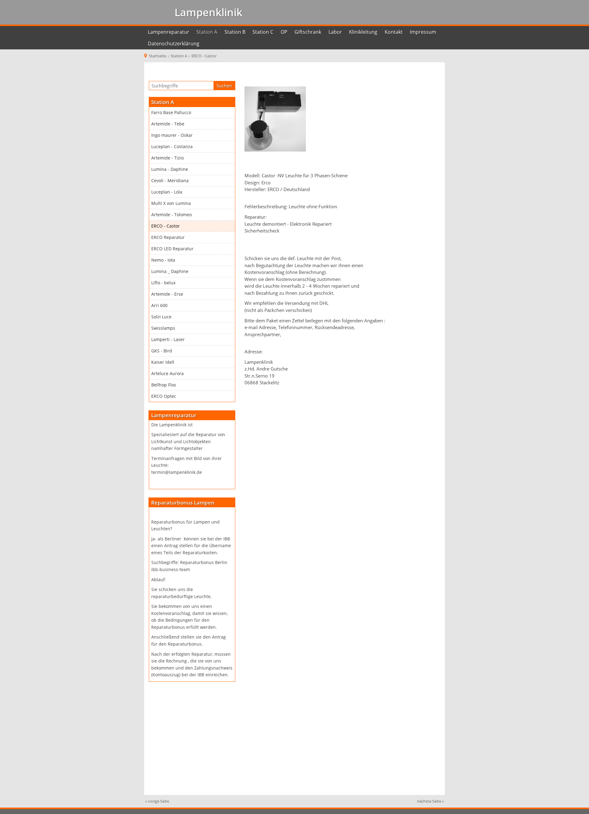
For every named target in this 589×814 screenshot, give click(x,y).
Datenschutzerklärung (173, 43)
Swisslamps (163, 328)
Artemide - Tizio (167, 158)
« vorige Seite (157, 801)
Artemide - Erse (167, 294)
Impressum (423, 32)
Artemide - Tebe (167, 124)
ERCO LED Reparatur (172, 248)
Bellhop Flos (163, 385)
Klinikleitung (363, 32)
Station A (206, 32)
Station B (235, 32)
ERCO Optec (163, 396)
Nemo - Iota (163, 260)
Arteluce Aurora (167, 373)
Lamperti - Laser (168, 339)
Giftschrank (307, 32)
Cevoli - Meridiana (170, 180)
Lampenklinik (207, 12)
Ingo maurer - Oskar (172, 135)
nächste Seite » (430, 801)
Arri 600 (159, 305)
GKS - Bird (161, 351)
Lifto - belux (163, 283)
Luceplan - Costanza (172, 146)
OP (284, 32)
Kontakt (394, 32)
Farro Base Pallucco (171, 112)
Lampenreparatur (168, 32)
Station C (262, 32)
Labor (335, 32)
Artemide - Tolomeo (171, 214)
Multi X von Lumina (171, 203)
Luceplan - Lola (166, 192)
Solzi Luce (161, 317)
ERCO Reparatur (168, 237)
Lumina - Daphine (169, 169)
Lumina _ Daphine (169, 271)
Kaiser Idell (162, 362)
